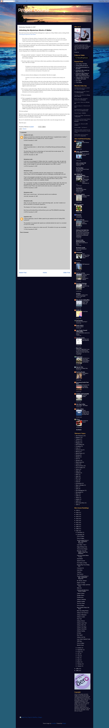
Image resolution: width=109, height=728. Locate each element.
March (79, 662)
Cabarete (78, 472)
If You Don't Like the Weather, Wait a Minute (85, 386)
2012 (77, 520)
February (79, 664)
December (79, 532)
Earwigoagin (83, 99)
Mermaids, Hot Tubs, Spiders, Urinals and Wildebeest (82, 552)
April (78, 660)
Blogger (64, 723)
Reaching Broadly (80, 372)
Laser (77, 480)
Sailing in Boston (81, 621)
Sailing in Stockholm (81, 629)
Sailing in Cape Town (82, 623)
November (79, 534)
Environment (79, 483)
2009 (77, 526)
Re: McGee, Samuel (81, 580)
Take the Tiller (79, 367)
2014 (77, 516)
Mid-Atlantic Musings (81, 283)
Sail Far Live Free (80, 273)
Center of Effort (80, 409)
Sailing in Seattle (81, 601)
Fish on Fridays (79, 467)
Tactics (77, 469)
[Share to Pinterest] (45, 127)
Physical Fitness (79, 465)
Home (45, 272)
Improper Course (85, 110)
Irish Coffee (78, 80)
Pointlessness (80, 597)
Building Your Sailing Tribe (82, 368)
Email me (76, 52)
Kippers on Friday (81, 582)
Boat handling (79, 444)
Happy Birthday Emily (82, 546)
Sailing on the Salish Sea (82, 230)
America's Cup (79, 449)
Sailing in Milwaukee (81, 614)
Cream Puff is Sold (80, 164)
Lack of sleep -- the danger (82, 405)
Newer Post (22, 272)
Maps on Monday (80, 485)
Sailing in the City (81, 637)
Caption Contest (80, 593)
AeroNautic (79, 429)
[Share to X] (42, 127)
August (79, 651)
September (80, 649)
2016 (77, 512)
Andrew (77, 499)
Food (77, 481)
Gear (77, 458)
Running (77, 455)
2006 (77, 668)
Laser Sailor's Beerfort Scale (83, 639)
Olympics (78, 460)
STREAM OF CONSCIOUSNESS (80, 175)
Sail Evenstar (79, 320)
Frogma (83, 89)
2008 (77, 528)
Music (77, 494)
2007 (77, 530)
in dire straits (79, 216)
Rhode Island (79, 462)
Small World (80, 558)
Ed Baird (79, 633)
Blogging (78, 442)
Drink (77, 487)
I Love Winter (79, 82)
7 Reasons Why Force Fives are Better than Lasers (82, 78)
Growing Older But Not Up (82, 65)
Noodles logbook (80, 194)
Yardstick (79, 572)
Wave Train (79, 348)
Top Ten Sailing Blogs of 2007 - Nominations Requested (82, 577)
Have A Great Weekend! (81, 248)
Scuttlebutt (84, 113)
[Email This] (39, 127)
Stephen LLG (27, 135)
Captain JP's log (80, 219)
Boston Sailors (79, 325)
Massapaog (78, 492)
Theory (77, 497)
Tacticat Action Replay (82, 548)
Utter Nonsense (79, 435)
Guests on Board (79, 326)
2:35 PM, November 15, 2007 (30, 212)
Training (77, 439)
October (79, 647)
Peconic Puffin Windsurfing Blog (80, 241)
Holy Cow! (79, 618)
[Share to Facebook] (43, 127)
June (78, 655)
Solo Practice (80, 574)
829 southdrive (79, 204)
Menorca (78, 451)
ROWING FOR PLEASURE (82, 393)
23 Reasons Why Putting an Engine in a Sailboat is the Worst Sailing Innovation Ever (82, 75)
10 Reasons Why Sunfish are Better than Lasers (82, 71)
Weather (24, 129)
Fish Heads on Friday (82, 562)
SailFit (77, 501)
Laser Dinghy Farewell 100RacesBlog (81, 331)
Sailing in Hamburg (81, 599)
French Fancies (85, 142)
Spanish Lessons (81, 560)
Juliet (77, 504)
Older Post (66, 272)
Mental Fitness (79, 453)
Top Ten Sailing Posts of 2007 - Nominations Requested (82, 541)
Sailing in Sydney (81, 631)
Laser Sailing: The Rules (81, 63)
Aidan (77, 471)
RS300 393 (78, 310)
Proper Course (33, 10)
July (78, 653)
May (78, 657)
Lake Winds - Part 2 (81, 544)
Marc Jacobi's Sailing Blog (82, 299)
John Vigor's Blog (80, 404)
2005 (77, 670)
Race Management (80, 490)
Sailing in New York (81, 625)
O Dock (78, 419)
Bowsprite (78, 214)
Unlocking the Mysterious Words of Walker (35, 30)
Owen (77, 476)
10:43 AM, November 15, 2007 (31, 196)
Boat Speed (79, 635)
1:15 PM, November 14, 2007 (30, 166)
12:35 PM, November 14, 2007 (31, 154)
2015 (77, 514)
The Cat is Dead (81, 603)
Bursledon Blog (80, 141)
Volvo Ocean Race (80, 502)
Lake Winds (79, 570)
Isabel (77, 495)
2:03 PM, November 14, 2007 (30, 187)
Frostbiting (78, 446)
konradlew (53, 723)
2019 (77, 510)
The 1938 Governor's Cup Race (85, 286)
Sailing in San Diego (81, 627)
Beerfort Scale (80, 645)
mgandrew (26, 216)
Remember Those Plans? (81, 321)
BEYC (77, 478)
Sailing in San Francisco (82, 612)
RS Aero (78, 441)
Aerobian (78, 293)
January (79, 666)
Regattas (78, 437)
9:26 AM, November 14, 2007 (30, 140)
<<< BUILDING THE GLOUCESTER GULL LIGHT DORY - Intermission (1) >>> (82, 180)
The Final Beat (79, 168)
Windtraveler (79, 356)
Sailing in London (81, 616)
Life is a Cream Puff (81, 163)
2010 (77, 524)
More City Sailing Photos (82, 610)
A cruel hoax (85, 311)
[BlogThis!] (40, 127)
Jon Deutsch (79, 188)
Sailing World (77, 116)
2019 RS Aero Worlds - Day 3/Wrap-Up (85, 302)
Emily (77, 448)
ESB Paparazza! (85, 264)
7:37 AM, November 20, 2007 (30, 229)
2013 (77, 518)
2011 (77, 522)
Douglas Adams (80, 595)
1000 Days (79, 641)
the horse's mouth (80, 247)
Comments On (80, 568)
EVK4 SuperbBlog (80, 92)
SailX (77, 488)
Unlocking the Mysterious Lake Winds (27, 34)
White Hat (79, 588)
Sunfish (77, 464)
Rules (77, 474)
